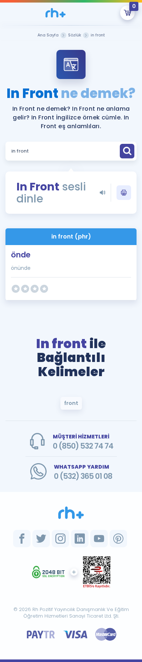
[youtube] (99, 538)
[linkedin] (79, 538)
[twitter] (41, 538)
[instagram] (60, 538)
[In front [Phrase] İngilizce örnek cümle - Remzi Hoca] (56, 12)
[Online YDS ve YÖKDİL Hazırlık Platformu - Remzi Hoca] (71, 513)
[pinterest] (118, 538)
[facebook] (22, 538)
